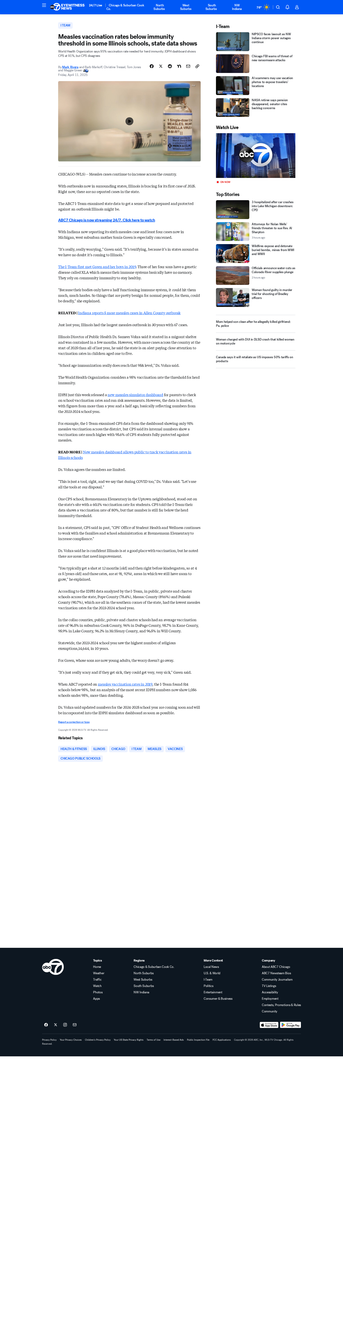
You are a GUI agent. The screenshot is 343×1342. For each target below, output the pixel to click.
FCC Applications (222, 1040)
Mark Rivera (70, 67)
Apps (96, 998)
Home (97, 966)
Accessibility (270, 992)
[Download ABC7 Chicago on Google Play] (290, 1025)
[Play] (255, 155)
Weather (98, 973)
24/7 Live (95, 5)
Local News (211, 966)
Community (269, 1011)
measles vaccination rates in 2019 (125, 684)
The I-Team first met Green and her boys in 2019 (97, 266)
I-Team (208, 979)
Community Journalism (277, 979)
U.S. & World (212, 973)
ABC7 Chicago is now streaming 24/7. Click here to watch (106, 220)
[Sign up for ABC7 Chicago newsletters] (75, 1025)
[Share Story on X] (160, 66)
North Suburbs (159, 7)
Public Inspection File (198, 1040)
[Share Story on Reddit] (170, 66)
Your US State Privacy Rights (129, 1040)
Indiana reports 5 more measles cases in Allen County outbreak (129, 312)
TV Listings (269, 986)
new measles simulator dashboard (135, 394)
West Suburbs (186, 7)
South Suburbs (211, 7)
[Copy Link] (197, 66)
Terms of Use (153, 1040)
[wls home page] (53, 967)
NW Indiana (237, 7)
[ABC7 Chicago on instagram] (65, 1025)
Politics (208, 986)
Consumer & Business (218, 998)
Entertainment (213, 992)
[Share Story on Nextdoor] (179, 66)
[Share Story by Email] (188, 66)
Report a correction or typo (74, 722)
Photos (97, 992)
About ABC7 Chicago (276, 966)
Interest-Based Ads (174, 1040)
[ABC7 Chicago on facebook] (46, 1025)
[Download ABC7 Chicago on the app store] (269, 1025)
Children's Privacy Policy (98, 1040)
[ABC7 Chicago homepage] (67, 7)
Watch (97, 986)
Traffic (97, 979)
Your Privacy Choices (71, 1040)
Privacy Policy (49, 1040)
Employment (270, 998)
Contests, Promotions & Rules (281, 1005)
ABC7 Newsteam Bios (276, 973)
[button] (44, 5)
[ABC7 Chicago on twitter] (56, 1025)
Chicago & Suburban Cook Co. (125, 7)
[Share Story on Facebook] (151, 66)
